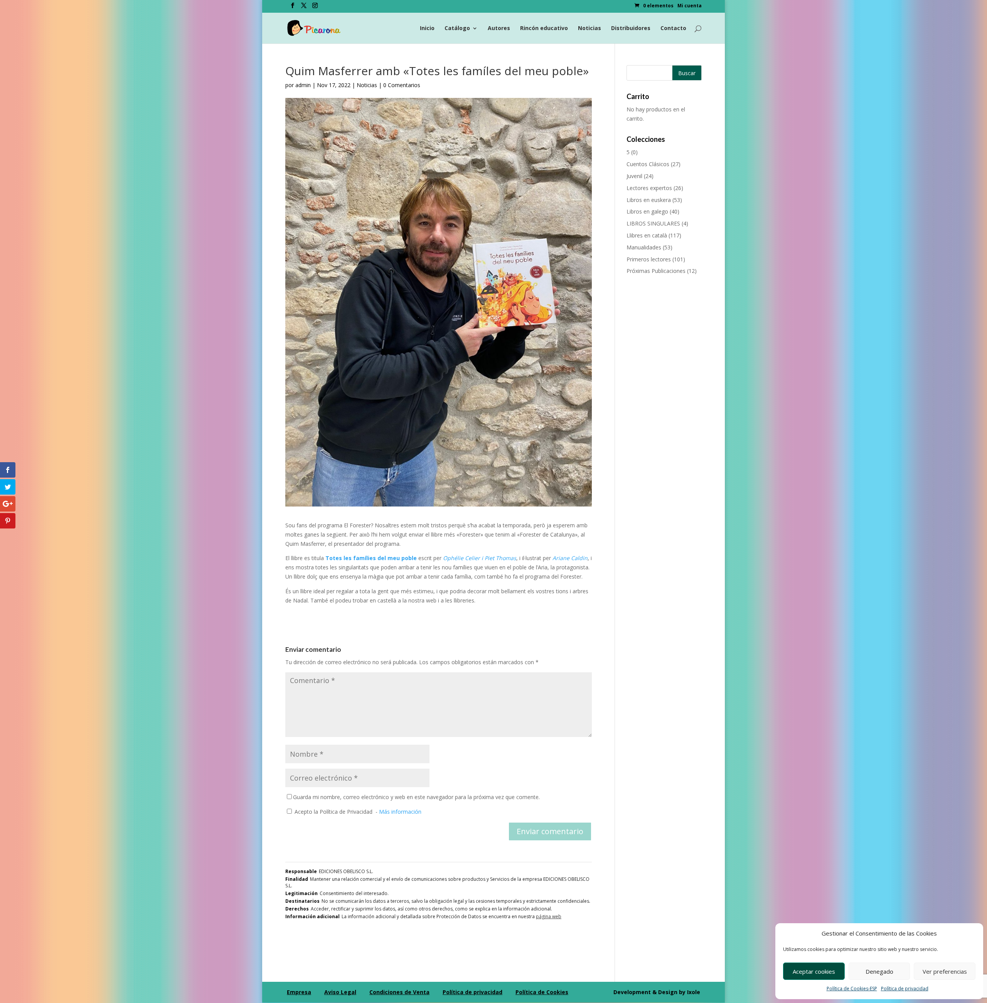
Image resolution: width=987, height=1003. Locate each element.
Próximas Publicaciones (656, 270)
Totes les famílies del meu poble (371, 558)
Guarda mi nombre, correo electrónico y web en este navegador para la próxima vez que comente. (416, 797)
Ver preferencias (945, 971)
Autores (499, 28)
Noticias (589, 28)
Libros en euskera (649, 200)
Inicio (427, 28)
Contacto (673, 28)
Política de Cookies (541, 992)
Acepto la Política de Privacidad (333, 811)
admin (303, 85)
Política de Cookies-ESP (852, 988)
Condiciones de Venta (399, 992)
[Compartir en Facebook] (7, 470)
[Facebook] (292, 8)
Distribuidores (630, 28)
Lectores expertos (649, 188)
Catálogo (457, 28)
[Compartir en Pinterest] (7, 520)
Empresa (299, 992)
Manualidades (644, 247)
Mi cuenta (689, 6)
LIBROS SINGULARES (653, 223)
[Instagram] (315, 8)
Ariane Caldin (570, 558)
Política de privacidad (904, 988)
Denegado (879, 971)
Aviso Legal (340, 992)
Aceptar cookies (814, 971)
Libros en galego (647, 211)
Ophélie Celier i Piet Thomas (479, 558)
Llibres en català (647, 235)
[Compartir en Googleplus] (7, 504)
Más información (400, 811)
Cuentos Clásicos (648, 164)
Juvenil (634, 176)
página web (548, 916)
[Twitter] (304, 8)
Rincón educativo (544, 28)
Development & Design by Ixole (656, 992)
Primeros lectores (649, 259)
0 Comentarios (401, 85)
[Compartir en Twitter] (7, 487)
